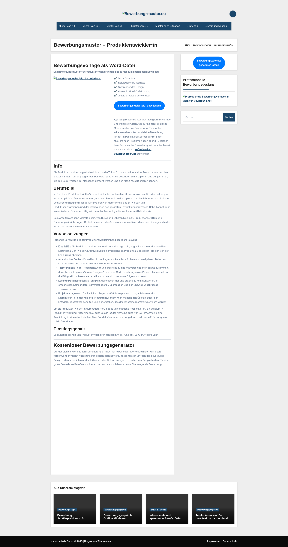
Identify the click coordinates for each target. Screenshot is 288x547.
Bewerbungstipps (66, 509)
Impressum (213, 541)
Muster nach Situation (168, 26)
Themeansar (105, 541)
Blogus (88, 541)
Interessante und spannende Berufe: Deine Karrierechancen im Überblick (166, 520)
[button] (112, 448)
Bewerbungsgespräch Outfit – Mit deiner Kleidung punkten (118, 518)
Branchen (193, 26)
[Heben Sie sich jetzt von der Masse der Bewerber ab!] (209, 98)
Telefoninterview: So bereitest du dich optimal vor (212, 518)
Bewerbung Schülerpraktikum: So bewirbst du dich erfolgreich (71, 520)
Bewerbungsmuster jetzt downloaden (139, 105)
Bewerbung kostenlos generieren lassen (209, 62)
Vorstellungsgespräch (115, 509)
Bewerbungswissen (216, 26)
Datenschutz (230, 541)
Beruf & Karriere (158, 509)
